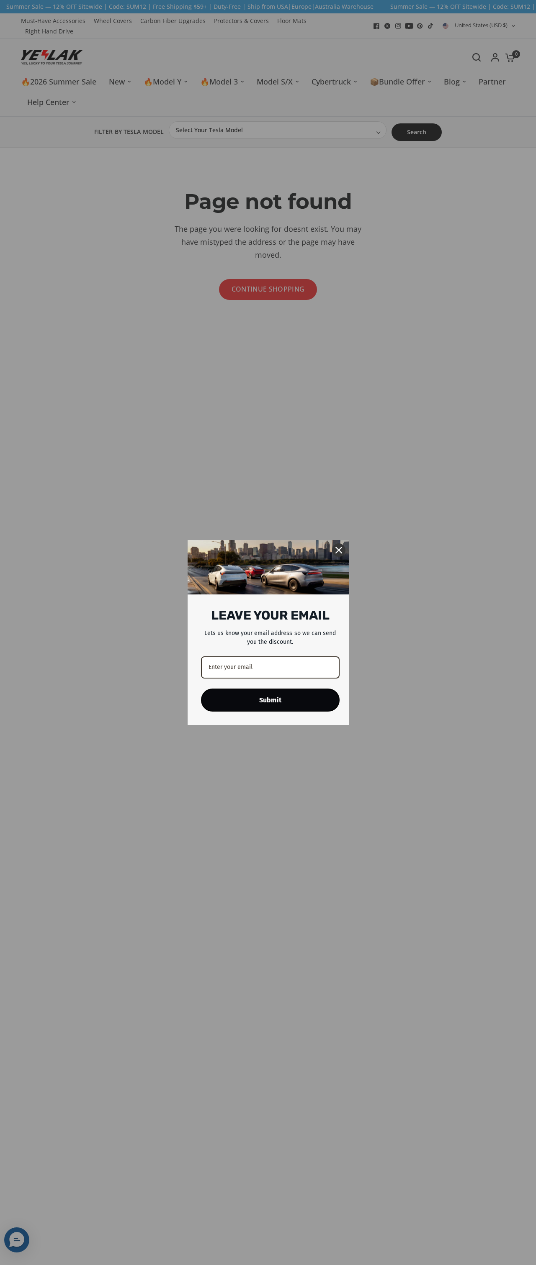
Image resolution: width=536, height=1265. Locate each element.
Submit (270, 700)
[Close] (339, 550)
